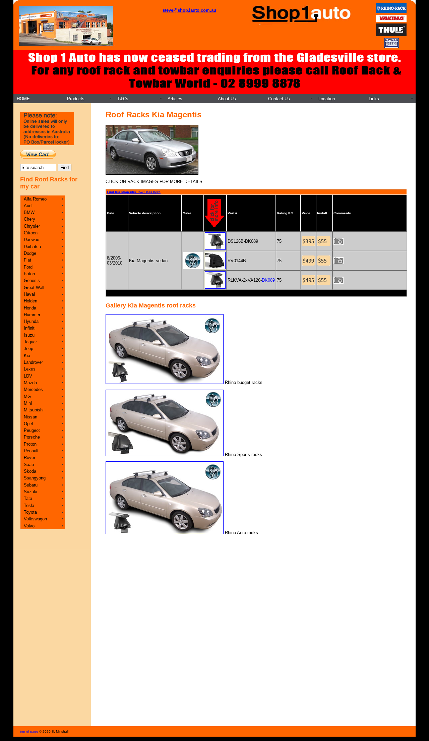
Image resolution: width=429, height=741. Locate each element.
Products (75, 98)
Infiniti (30, 328)
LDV (28, 376)
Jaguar (30, 341)
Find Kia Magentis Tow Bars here (134, 192)
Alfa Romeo (35, 199)
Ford (28, 267)
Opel (28, 423)
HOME (23, 98)
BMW (29, 212)
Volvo (29, 525)
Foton (29, 273)
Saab (29, 464)
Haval (29, 294)
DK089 (268, 280)
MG (27, 396)
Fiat (27, 260)
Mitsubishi (34, 409)
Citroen (31, 232)
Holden (30, 300)
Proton (30, 444)
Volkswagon (35, 518)
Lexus (30, 369)
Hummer (32, 314)
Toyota (30, 512)
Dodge (30, 253)
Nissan (30, 416)
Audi (28, 205)
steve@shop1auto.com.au (189, 10)
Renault (31, 450)
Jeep (28, 348)
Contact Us (279, 98)
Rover (29, 457)
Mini (28, 403)
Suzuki (30, 491)
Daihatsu (32, 246)
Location (326, 98)
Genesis (32, 280)
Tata (28, 498)
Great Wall (34, 287)
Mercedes (33, 389)
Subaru (31, 485)
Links (374, 98)
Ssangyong (35, 477)
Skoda (30, 471)
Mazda (30, 382)
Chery (29, 219)
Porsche (32, 437)
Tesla (29, 505)
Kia (27, 355)
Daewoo (31, 239)
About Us (227, 98)
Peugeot (32, 430)
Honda (30, 307)
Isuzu (29, 335)
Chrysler (32, 226)
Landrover (33, 362)
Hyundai (32, 321)
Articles (175, 98)
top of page (29, 731)
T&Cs (122, 98)
